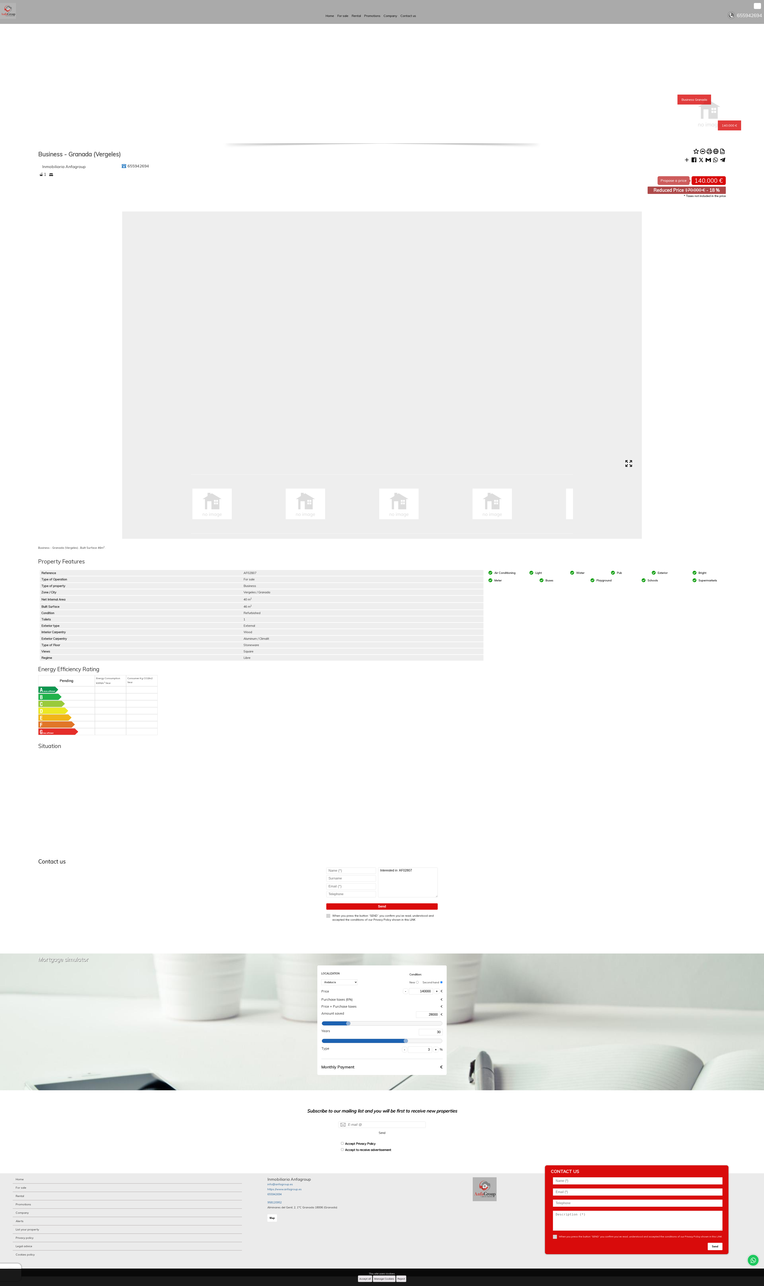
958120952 (274, 1202)
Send (382, 906)
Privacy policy (24, 1238)
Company (390, 16)
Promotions (372, 16)
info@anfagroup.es (280, 1184)
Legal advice (24, 1246)
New (412, 982)
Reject (401, 1278)
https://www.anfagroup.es (284, 1189)
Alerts (19, 1221)
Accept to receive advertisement (368, 1150)
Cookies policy (25, 1254)
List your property (27, 1229)
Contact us (408, 16)
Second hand (431, 982)
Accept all (365, 1278)
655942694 (274, 1194)
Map (272, 1218)
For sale (342, 16)
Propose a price (674, 180)
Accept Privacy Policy (360, 1143)
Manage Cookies (384, 1278)
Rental (356, 16)
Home (329, 16)
